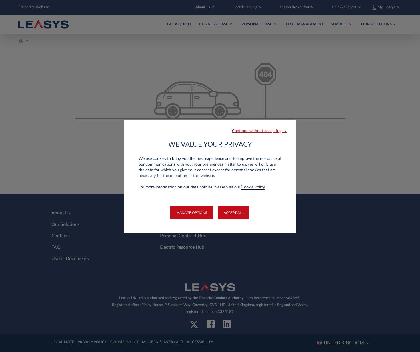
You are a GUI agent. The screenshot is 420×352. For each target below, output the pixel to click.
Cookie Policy (253, 187)
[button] (259, 131)
